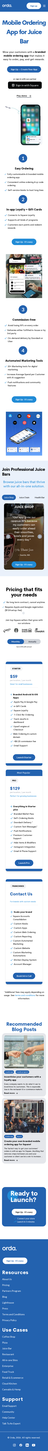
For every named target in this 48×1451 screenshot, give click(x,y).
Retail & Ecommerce (12, 1377)
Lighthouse (8, 1302)
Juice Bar (7, 1348)
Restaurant (8, 1354)
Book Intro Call (24, 976)
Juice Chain (24, 497)
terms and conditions (25, 995)
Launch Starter (24, 757)
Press (5, 1308)
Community (8, 1411)
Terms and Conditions (13, 1314)
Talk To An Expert (11, 1423)
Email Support (9, 1405)
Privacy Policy (9, 1320)
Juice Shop (9, 497)
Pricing (5, 1285)
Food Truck (8, 1371)
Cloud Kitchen (9, 1383)
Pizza (4, 1342)
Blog (4, 1296)
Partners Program (11, 1290)
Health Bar (40, 497)
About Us (7, 1279)
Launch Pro (24, 863)
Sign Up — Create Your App (24, 69)
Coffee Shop (8, 1336)
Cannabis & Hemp (11, 1389)
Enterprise (7, 1365)
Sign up (33, 6)
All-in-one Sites (10, 1360)
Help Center (8, 1417)
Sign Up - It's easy (24, 242)
